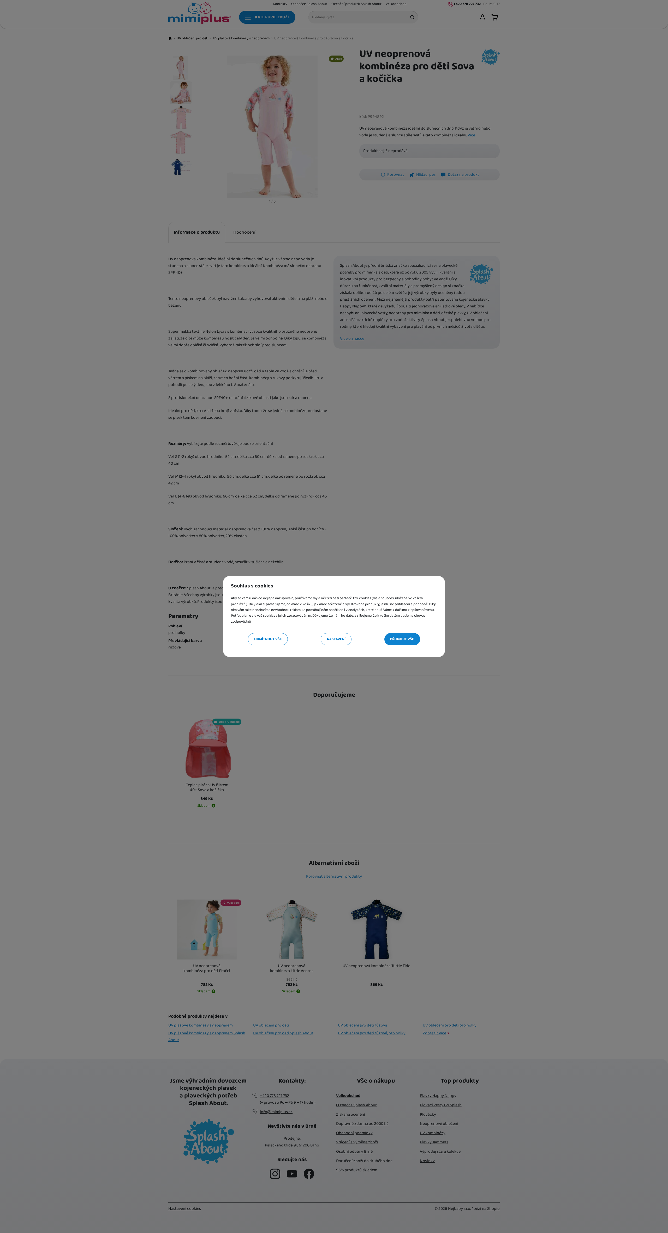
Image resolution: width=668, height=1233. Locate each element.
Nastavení (336, 639)
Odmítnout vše (268, 639)
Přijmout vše (402, 639)
